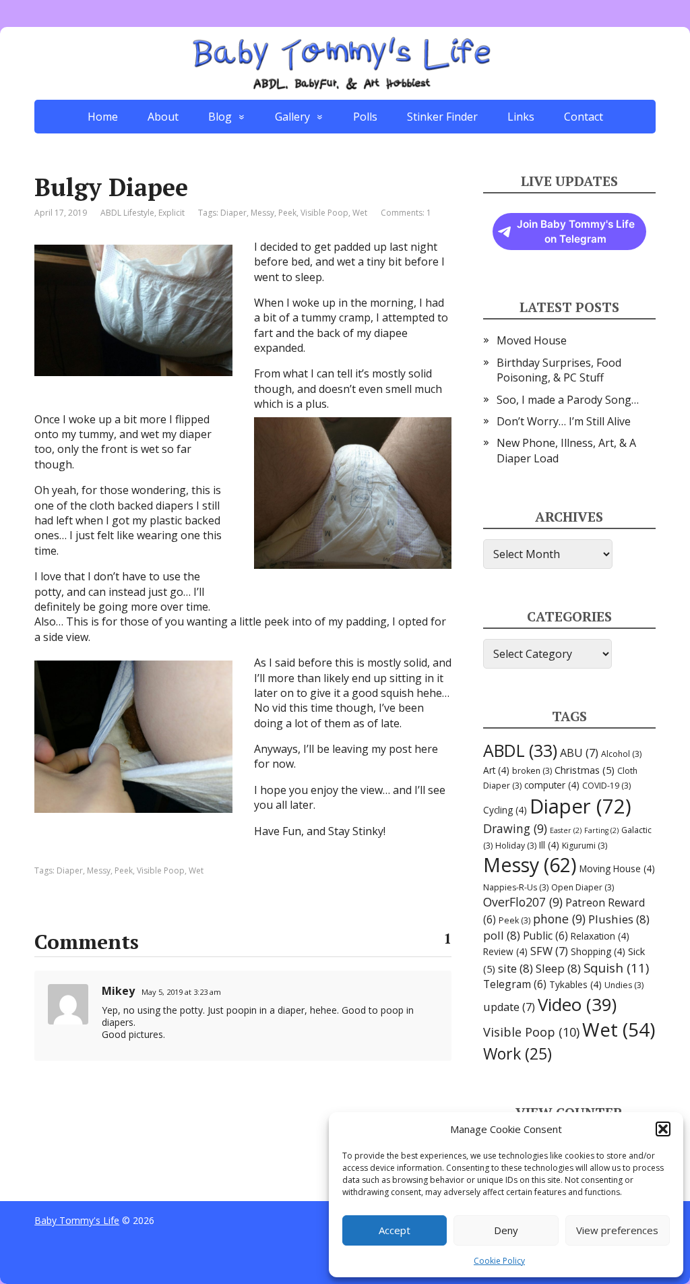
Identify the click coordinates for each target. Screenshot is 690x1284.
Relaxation (600, 935)
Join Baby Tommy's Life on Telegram (576, 231)
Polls (365, 116)
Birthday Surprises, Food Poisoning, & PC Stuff (559, 370)
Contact (583, 116)
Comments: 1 (406, 212)
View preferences (617, 1230)
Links (520, 116)
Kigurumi (584, 845)
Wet (359, 212)
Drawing (515, 828)
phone (559, 919)
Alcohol (621, 754)
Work (517, 1053)
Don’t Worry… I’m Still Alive (564, 421)
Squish (616, 968)
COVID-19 (606, 785)
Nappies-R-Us (515, 887)
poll (501, 935)
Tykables (575, 984)
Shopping (598, 951)
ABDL (520, 750)
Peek (287, 212)
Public (545, 935)
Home (103, 116)
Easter (566, 830)
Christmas (585, 769)
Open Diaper (582, 887)
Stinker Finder (442, 116)
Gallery (292, 116)
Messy (262, 212)
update (509, 1007)
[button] (663, 1129)
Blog (220, 116)
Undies (624, 985)
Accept (394, 1230)
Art (496, 770)
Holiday (515, 845)
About (163, 116)
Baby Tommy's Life (76, 1220)
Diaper (233, 212)
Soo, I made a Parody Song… (568, 399)
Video (577, 1004)
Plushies (619, 919)
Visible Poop (324, 212)
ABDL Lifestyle (127, 212)
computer (551, 784)
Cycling (505, 809)
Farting (601, 830)
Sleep (558, 968)
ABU (579, 752)
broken (532, 770)
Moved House (532, 340)
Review (505, 951)
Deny (506, 1230)
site (515, 968)
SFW (549, 951)
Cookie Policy (499, 1260)
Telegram (514, 984)
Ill (549, 844)
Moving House (617, 868)
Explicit (171, 212)
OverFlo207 (523, 902)
